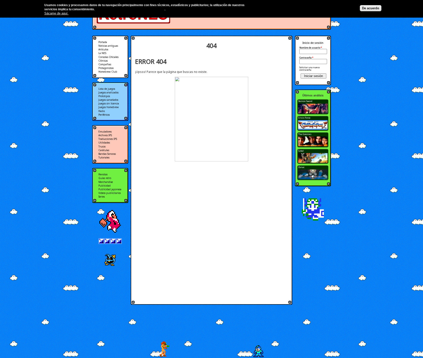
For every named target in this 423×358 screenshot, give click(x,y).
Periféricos (104, 114)
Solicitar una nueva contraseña (309, 68)
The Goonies (304, 134)
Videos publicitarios (109, 193)
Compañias (104, 64)
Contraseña (306, 57)
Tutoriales (103, 157)
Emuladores (105, 131)
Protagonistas (106, 68)
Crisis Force (304, 117)
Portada (102, 42)
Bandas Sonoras (107, 154)
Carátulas (103, 150)
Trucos (102, 146)
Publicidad (104, 185)
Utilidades (104, 142)
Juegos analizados (108, 92)
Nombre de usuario (310, 47)
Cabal (301, 150)
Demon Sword (305, 101)
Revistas (102, 174)
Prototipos (104, 96)
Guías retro (104, 178)
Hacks (101, 111)
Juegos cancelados (108, 99)
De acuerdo (370, 8)
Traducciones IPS (107, 139)
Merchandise (105, 182)
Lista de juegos (106, 88)
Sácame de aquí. (56, 13)
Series (101, 196)
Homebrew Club (107, 71)
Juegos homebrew (108, 107)
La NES (102, 53)
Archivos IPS (105, 135)
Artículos (103, 49)
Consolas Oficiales (108, 57)
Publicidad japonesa (109, 189)
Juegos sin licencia (108, 103)
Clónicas (103, 60)
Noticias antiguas (108, 45)
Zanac (301, 167)
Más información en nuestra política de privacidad (129, 9)
